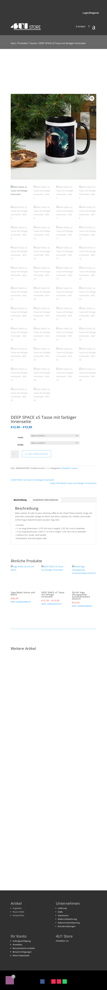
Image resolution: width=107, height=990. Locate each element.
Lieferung (62, 908)
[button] (91, 98)
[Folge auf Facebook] (42, 981)
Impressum (63, 915)
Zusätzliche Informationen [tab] (45, 499)
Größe (20, 444)
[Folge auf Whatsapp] (64, 981)
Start (13, 43)
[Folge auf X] (48, 981)
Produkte (23, 43)
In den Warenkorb (36, 454)
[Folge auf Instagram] (59, 981)
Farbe (20, 437)
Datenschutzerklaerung (69, 922)
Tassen (33, 43)
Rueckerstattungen (67, 926)
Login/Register (91, 13)
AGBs (60, 911)
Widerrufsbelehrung (67, 919)
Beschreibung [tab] (20, 499)
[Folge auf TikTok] (53, 981)
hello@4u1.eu (62, 940)
